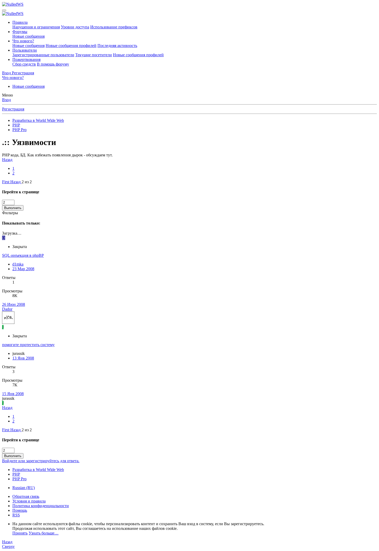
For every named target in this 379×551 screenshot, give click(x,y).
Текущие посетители (93, 55)
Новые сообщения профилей (71, 45)
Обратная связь (25, 496)
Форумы (19, 31)
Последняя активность (117, 45)
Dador (7, 309)
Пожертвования (26, 59)
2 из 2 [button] (27, 182)
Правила (20, 22)
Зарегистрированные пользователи (43, 55)
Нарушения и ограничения (36, 27)
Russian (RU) (23, 487)
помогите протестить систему (28, 344)
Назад (7, 159)
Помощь (19, 510)
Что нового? (23, 41)
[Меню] (4, 10)
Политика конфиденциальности (40, 506)
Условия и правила (29, 501)
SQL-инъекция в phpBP (23, 255)
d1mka (17, 264)
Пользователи (24, 50)
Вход (6, 100)
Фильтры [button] (10, 213)
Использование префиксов (113, 27)
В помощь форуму (53, 64)
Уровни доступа (75, 27)
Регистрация (13, 109)
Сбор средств (24, 64)
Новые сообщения (28, 36)
